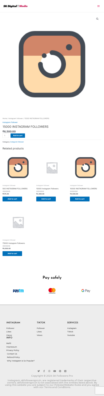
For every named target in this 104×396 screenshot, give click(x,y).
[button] (97, 19)
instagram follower (15, 118)
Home (5, 118)
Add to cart (17, 135)
